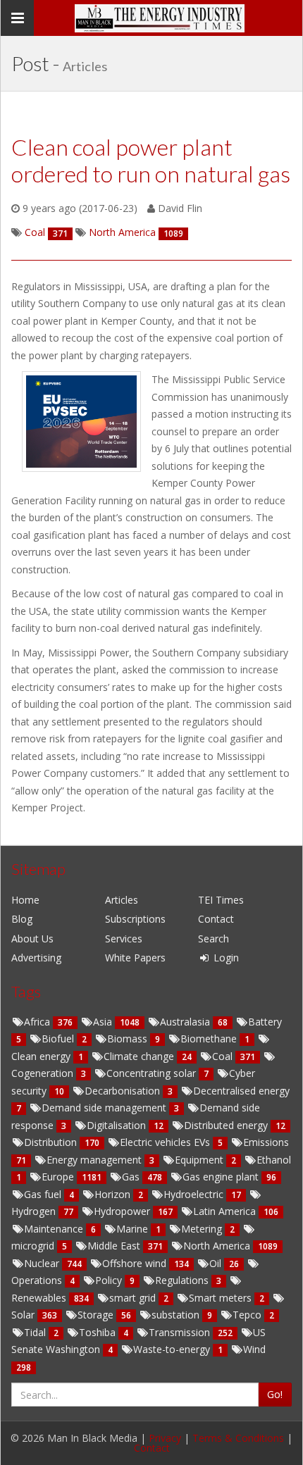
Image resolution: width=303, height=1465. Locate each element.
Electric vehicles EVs (166, 1142)
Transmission (181, 1332)
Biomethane (210, 1038)
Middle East (115, 1245)
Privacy (165, 1438)
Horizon (113, 1194)
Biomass (128, 1038)
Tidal (36, 1332)
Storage (97, 1314)
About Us (32, 938)
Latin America (226, 1211)
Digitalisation (118, 1125)
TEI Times (221, 899)
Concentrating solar (152, 1073)
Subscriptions (135, 918)
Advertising (36, 957)
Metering (203, 1228)
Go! (275, 1394)
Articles (121, 899)
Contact (216, 918)
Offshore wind (135, 1263)
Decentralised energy (241, 1090)
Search (213, 938)
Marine (133, 1228)
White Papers (135, 957)
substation (177, 1314)
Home (25, 899)
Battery (265, 1021)
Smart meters (221, 1297)
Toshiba (98, 1332)
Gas (132, 1176)
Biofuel (59, 1038)
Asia (104, 1021)
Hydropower (123, 1211)
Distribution (52, 1142)
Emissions (266, 1142)
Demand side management (105, 1107)
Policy (110, 1280)
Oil (216, 1263)
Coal (223, 1056)
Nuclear (43, 1263)
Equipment (200, 1159)
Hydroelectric (194, 1194)
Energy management (95, 1159)
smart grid (134, 1297)
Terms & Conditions (238, 1438)
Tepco (248, 1314)
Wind (254, 1349)
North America (218, 1245)
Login (225, 957)
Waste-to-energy (173, 1349)
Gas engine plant (222, 1176)
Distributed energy (227, 1125)
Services (123, 938)
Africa (38, 1021)
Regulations (183, 1280)
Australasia (186, 1021)
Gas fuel (44, 1194)
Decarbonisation (124, 1090)
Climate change (140, 1056)
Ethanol (273, 1159)
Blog (21, 918)
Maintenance (55, 1228)
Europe (59, 1176)
